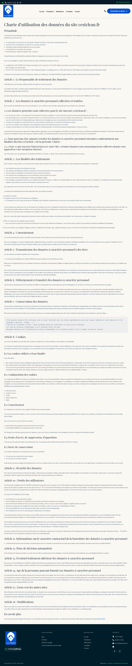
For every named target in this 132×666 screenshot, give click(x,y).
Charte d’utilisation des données (51, 645)
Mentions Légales (47, 642)
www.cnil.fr (46, 533)
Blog (43, 637)
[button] (3, 2)
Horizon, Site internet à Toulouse (118, 663)
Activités (44, 640)
